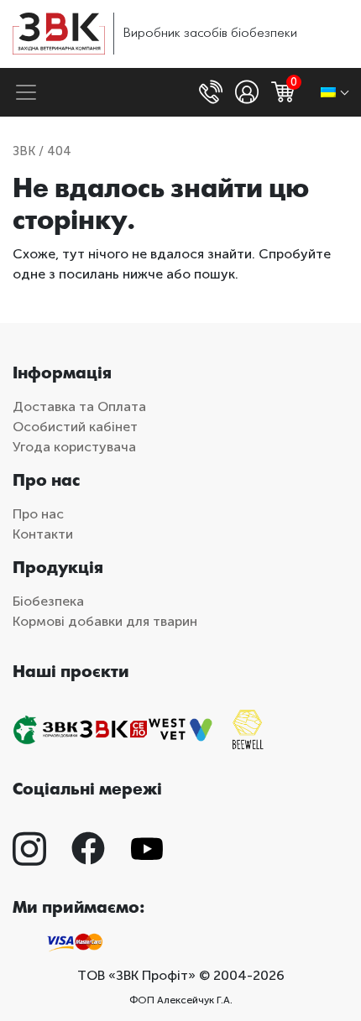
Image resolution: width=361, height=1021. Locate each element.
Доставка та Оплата (79, 406)
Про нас (38, 514)
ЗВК (24, 151)
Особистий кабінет (75, 427)
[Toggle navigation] (26, 92)
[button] (213, 92)
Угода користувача (74, 447)
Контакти (43, 534)
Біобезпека (48, 601)
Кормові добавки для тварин (105, 621)
